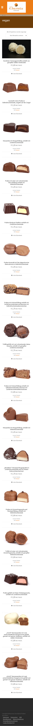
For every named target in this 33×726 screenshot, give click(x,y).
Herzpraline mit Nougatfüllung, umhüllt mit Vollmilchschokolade (16, 428)
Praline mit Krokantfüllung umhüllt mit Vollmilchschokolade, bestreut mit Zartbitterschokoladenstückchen (16, 387)
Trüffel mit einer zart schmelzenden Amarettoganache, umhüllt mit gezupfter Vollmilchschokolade (16, 553)
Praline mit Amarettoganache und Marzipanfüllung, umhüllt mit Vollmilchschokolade (16, 511)
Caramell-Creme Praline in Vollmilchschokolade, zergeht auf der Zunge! (16, 102)
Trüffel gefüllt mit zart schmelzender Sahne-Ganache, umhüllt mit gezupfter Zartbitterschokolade (16, 346)
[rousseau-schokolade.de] (16, 7)
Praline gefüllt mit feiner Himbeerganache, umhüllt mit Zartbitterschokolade (16, 594)
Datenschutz (14, 717)
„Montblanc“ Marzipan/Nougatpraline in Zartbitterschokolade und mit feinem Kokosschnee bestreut (16, 469)
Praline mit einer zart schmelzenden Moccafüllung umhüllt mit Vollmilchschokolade (16, 182)
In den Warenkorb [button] (17, 73)
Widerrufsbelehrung (18, 719)
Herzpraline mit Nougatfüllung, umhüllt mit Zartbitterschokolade (16, 141)
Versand (17, 70)
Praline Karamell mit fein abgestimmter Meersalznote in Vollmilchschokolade (16, 263)
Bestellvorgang (7, 719)
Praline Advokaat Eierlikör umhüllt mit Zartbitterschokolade (16, 223)
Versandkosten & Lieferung (10, 721)
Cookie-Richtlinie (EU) (9, 723)
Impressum (6, 717)
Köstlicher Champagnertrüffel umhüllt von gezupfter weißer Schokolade (16, 62)
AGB (20, 717)
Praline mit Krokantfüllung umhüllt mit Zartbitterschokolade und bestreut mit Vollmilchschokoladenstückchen (16, 304)
